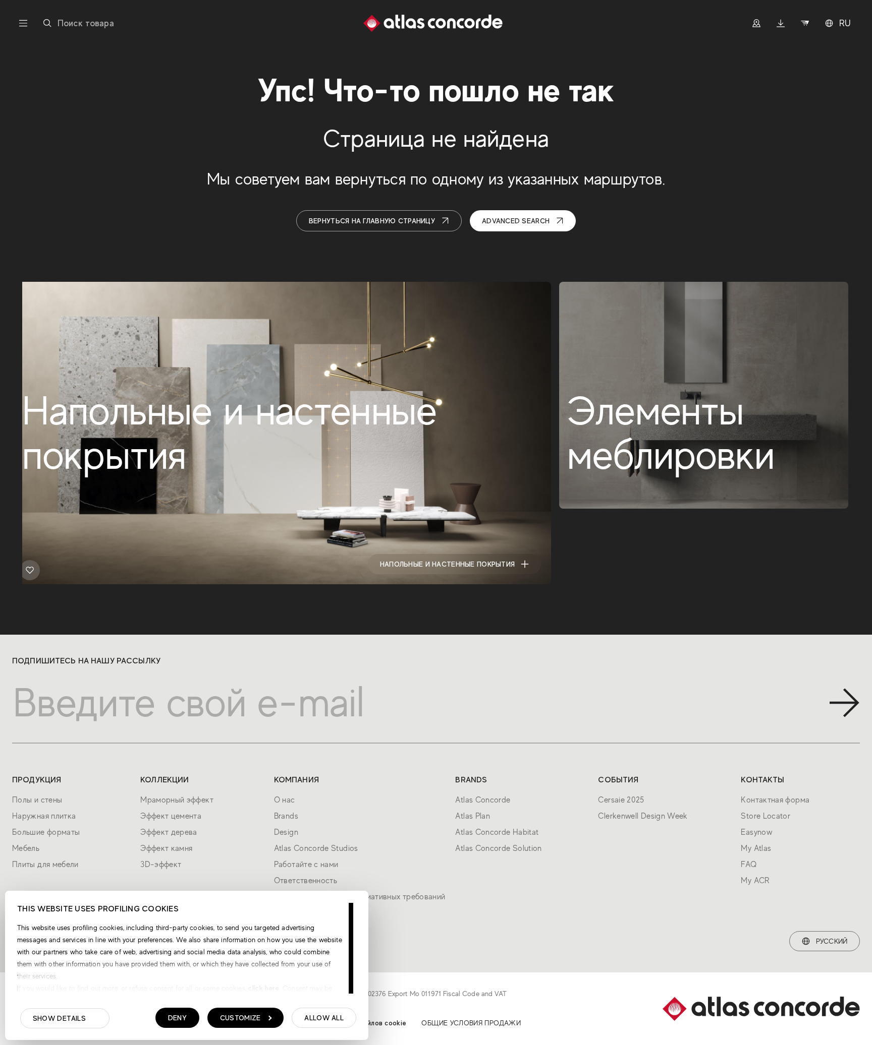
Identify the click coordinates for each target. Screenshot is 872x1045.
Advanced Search (516, 221)
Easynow (756, 832)
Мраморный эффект (176, 800)
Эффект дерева (168, 832)
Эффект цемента (170, 816)
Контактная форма (775, 800)
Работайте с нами (306, 864)
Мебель (25, 848)
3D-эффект (160, 864)
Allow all (324, 1018)
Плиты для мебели (45, 864)
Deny (177, 1018)
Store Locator (765, 816)
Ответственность (305, 880)
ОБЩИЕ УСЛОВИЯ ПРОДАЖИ (471, 1023)
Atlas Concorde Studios (316, 848)
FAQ (748, 864)
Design (286, 832)
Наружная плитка (44, 816)
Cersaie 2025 (621, 800)
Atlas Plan (472, 816)
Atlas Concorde (482, 800)
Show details (59, 1018)
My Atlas (756, 848)
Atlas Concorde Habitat (496, 832)
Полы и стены (37, 800)
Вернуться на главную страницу (372, 221)
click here (262, 988)
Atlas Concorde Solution (498, 848)
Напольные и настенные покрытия (447, 564)
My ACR (755, 880)
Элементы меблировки (767, 564)
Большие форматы (46, 832)
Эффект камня (166, 848)
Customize (240, 1018)
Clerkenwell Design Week (642, 816)
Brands (286, 816)
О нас (284, 800)
